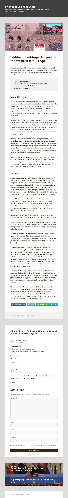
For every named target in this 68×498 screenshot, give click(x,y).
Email (12, 430)
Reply (13, 363)
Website (13, 437)
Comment (14, 398)
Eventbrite (26, 88)
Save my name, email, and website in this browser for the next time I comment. (35, 445)
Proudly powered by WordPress (19, 494)
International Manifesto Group (25, 68)
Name (12, 422)
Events (41, 316)
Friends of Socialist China (20, 6)
